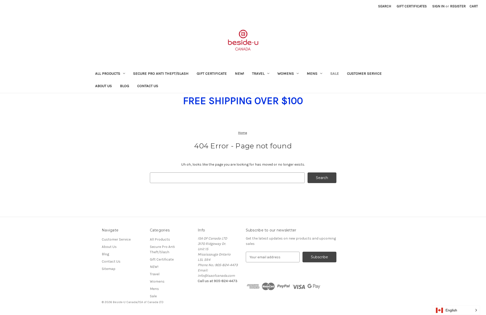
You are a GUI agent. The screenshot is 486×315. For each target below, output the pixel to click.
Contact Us (147, 86)
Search (384, 6)
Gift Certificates (412, 6)
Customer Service (364, 73)
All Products (107, 73)
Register (458, 6)
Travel (258, 73)
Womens (285, 73)
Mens (312, 73)
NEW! (239, 73)
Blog (124, 86)
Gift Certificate (212, 73)
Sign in (438, 6)
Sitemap (108, 269)
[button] (456, 310)
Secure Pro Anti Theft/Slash (161, 73)
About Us (103, 86)
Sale (334, 73)
